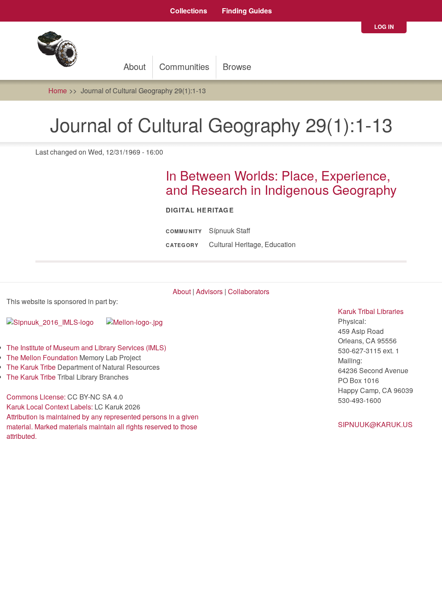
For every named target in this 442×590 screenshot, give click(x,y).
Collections (188, 11)
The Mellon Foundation (42, 357)
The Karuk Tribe (31, 367)
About (134, 66)
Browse (237, 66)
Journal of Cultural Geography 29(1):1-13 (143, 90)
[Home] (60, 51)
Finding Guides (247, 11)
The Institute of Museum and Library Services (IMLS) (86, 347)
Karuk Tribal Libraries (371, 311)
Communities (184, 66)
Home (57, 90)
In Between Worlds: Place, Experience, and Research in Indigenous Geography (281, 182)
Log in (384, 26)
